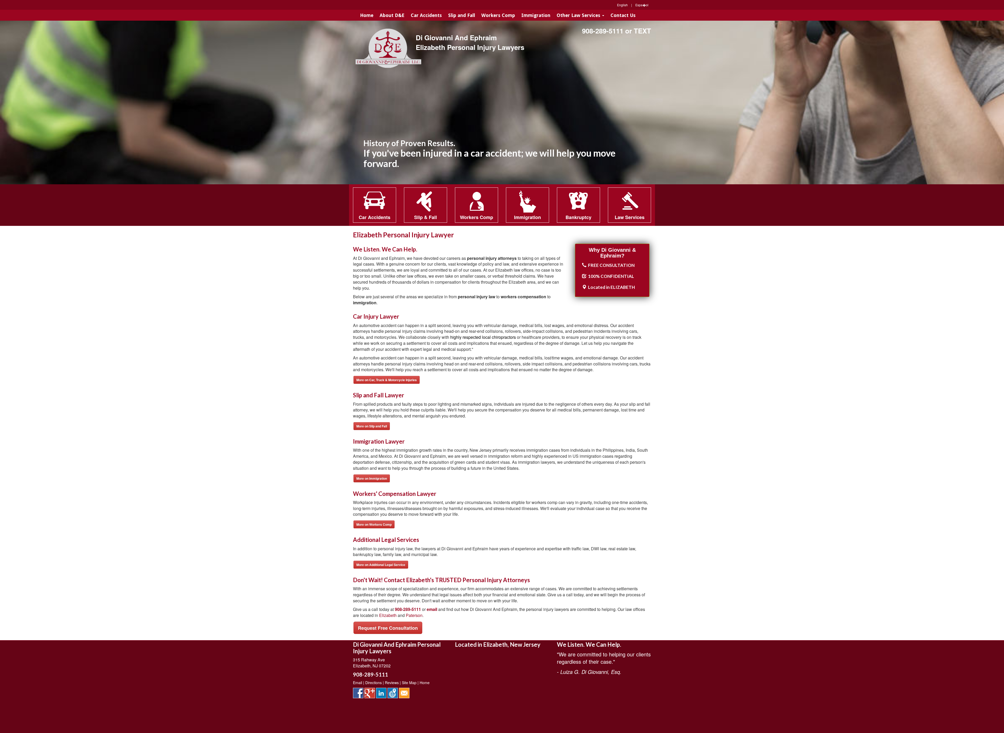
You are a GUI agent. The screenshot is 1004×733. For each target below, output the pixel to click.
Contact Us (623, 15)
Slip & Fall (425, 217)
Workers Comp (498, 15)
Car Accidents (426, 15)
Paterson (414, 615)
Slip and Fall (461, 15)
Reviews (392, 682)
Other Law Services (579, 15)
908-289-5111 (602, 31)
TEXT (642, 31)
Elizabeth (388, 615)
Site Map (409, 682)
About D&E (392, 15)
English (622, 5)
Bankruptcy (578, 217)
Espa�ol (641, 5)
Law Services (629, 217)
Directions (373, 682)
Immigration (535, 15)
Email (357, 682)
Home (366, 15)
